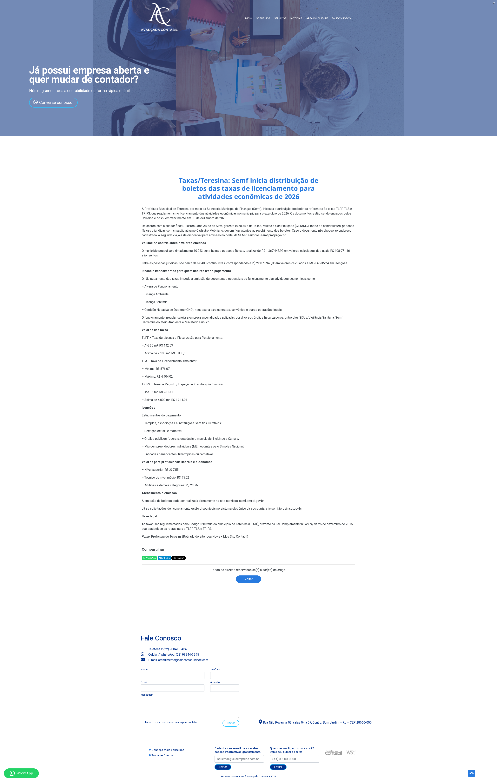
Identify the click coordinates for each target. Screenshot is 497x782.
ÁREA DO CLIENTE (317, 18)
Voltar (249, 579)
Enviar (231, 723)
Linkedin (165, 558)
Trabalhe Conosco (163, 755)
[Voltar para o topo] (471, 774)
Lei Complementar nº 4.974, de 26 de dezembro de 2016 (314, 524)
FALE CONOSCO (341, 18)
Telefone (215, 669)
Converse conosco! (56, 102)
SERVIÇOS (280, 18)
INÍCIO (248, 18)
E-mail (144, 682)
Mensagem (147, 694)
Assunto (215, 682)
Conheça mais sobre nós (168, 750)
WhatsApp (150, 558)
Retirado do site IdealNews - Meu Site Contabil (215, 536)
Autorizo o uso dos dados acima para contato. (171, 722)
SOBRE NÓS (263, 18)
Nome (144, 669)
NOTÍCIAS (296, 18)
